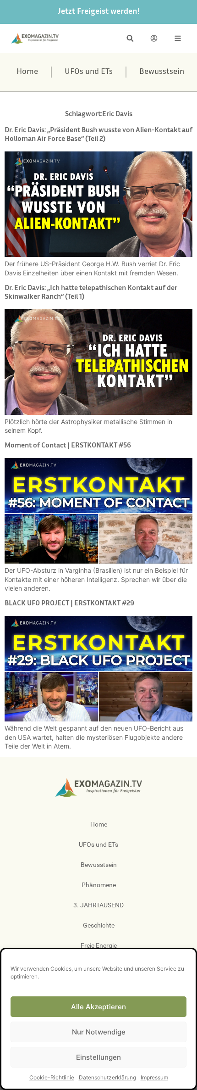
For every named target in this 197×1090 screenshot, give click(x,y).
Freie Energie (99, 945)
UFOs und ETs (89, 72)
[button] (130, 38)
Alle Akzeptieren (98, 1006)
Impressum (154, 1077)
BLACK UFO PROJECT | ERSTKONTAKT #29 (69, 604)
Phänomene (99, 885)
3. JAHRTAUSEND (98, 905)
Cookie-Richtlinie (51, 1077)
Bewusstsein (161, 72)
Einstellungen (98, 1057)
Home (27, 72)
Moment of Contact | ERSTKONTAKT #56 (68, 446)
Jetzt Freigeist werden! (99, 12)
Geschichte (99, 925)
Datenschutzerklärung (107, 1077)
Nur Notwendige (99, 1032)
